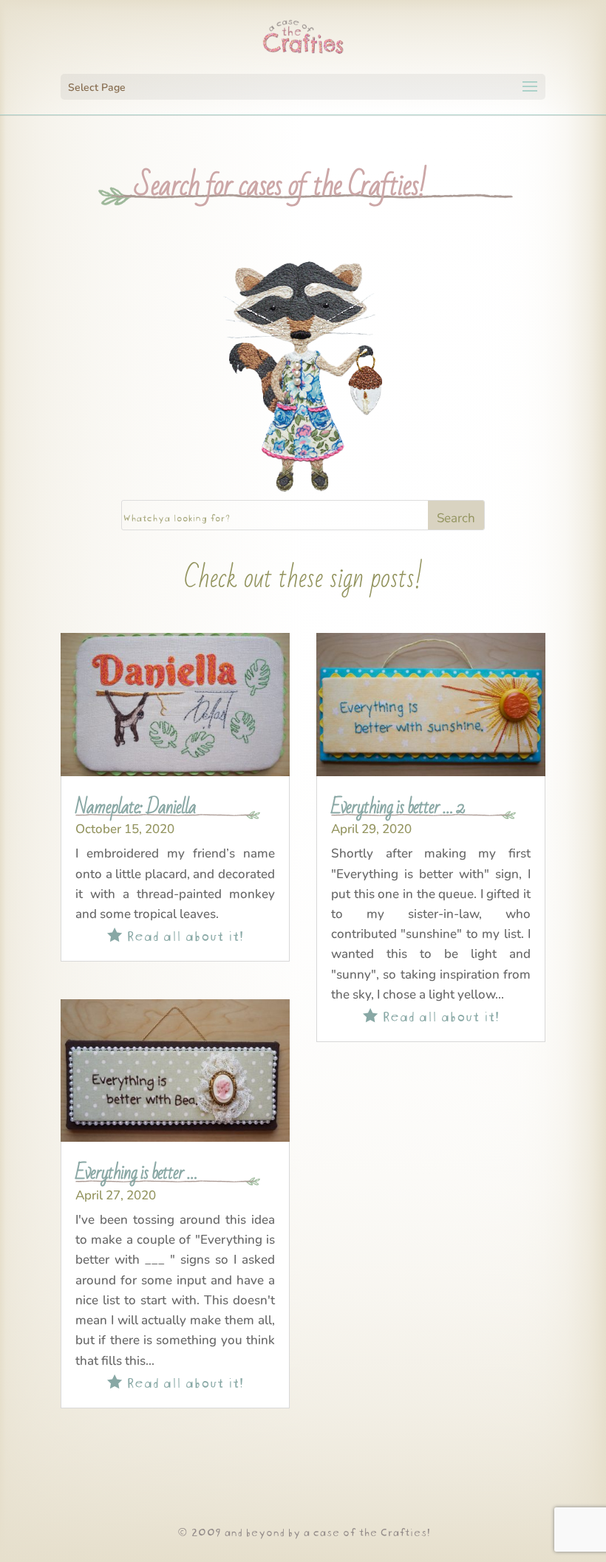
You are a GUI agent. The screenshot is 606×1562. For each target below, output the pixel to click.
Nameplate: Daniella (135, 806)
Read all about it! (175, 934)
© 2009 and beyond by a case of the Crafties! (303, 1530)
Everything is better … (136, 1172)
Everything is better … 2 (398, 806)
